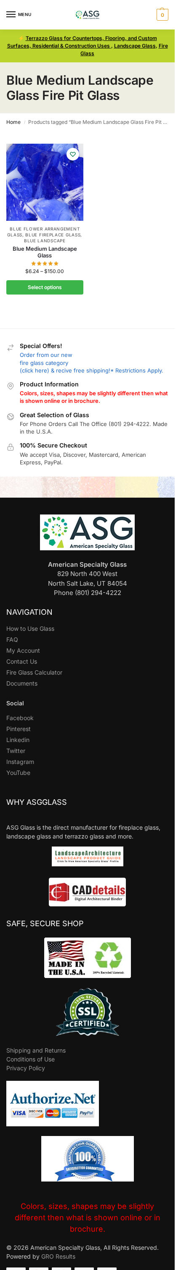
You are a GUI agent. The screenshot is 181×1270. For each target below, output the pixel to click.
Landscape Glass (135, 46)
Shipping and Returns (36, 1050)
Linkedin (17, 739)
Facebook (20, 717)
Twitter (15, 750)
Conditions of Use (30, 1059)
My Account (23, 650)
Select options (45, 287)
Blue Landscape (45, 240)
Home (13, 122)
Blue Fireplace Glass (52, 234)
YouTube (18, 772)
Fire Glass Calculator (34, 672)
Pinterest (18, 728)
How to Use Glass (30, 628)
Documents (21, 683)
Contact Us (21, 661)
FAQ (12, 639)
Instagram (20, 761)
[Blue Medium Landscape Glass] (44, 182)
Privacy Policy (25, 1068)
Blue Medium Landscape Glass (45, 252)
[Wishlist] (73, 154)
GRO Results (58, 1256)
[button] (161, 15)
